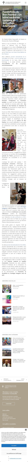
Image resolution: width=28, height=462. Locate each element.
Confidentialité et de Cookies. (15, 458)
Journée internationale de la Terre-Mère (16, 245)
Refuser (14, 449)
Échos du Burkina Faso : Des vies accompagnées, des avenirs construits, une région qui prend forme (18, 340)
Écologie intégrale (16, 31)
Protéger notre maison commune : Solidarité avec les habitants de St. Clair (19, 361)
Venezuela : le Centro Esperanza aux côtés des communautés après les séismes (19, 308)
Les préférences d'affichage (14, 453)
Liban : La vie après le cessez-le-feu (18, 286)
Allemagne (6, 31)
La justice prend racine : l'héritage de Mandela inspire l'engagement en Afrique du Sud (18, 350)
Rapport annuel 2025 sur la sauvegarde (19, 296)
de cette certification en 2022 (18, 217)
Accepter (14, 445)
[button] (26, 429)
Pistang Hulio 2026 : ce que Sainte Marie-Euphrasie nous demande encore (19, 318)
